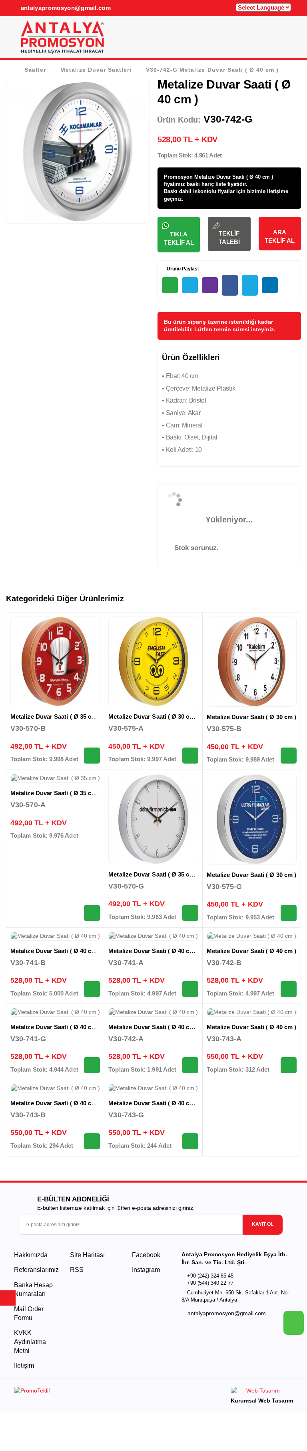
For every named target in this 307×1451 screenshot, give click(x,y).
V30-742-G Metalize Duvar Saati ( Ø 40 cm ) (212, 70)
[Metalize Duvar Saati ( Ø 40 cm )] (55, 936)
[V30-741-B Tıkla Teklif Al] (92, 989)
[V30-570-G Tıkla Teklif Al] (190, 913)
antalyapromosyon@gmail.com (65, 7)
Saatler (35, 70)
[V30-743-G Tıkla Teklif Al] (190, 1141)
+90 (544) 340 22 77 (210, 1283)
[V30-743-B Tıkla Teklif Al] (92, 1141)
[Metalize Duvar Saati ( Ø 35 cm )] (55, 661)
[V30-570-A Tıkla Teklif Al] (92, 913)
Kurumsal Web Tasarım (262, 1400)
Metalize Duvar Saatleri (96, 70)
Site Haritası (87, 1254)
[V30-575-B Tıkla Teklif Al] (289, 756)
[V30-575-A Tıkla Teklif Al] (190, 756)
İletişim (24, 1365)
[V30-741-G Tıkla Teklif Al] (92, 1065)
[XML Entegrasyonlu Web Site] (82, 1392)
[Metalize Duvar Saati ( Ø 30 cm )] (153, 661)
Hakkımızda (31, 1254)
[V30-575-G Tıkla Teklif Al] (289, 913)
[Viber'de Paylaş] (210, 285)
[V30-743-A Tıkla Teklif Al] (289, 1065)
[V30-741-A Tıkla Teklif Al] (190, 989)
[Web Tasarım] (262, 1392)
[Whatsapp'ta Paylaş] (170, 285)
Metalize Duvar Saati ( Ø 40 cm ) (55, 950)
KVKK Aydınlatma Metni (30, 1341)
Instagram (145, 1269)
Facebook (145, 1254)
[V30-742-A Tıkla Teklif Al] (190, 1065)
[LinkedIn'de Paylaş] (270, 285)
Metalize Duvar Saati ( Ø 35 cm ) (55, 716)
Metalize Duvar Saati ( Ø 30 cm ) (153, 716)
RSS (77, 1269)
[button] (286, 39)
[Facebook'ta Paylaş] (230, 285)
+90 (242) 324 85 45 (210, 1276)
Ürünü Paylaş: (182, 269)
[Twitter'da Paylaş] (250, 285)
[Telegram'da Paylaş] (190, 285)
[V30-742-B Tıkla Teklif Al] (289, 989)
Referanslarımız (36, 1269)
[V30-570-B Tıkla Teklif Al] (92, 756)
